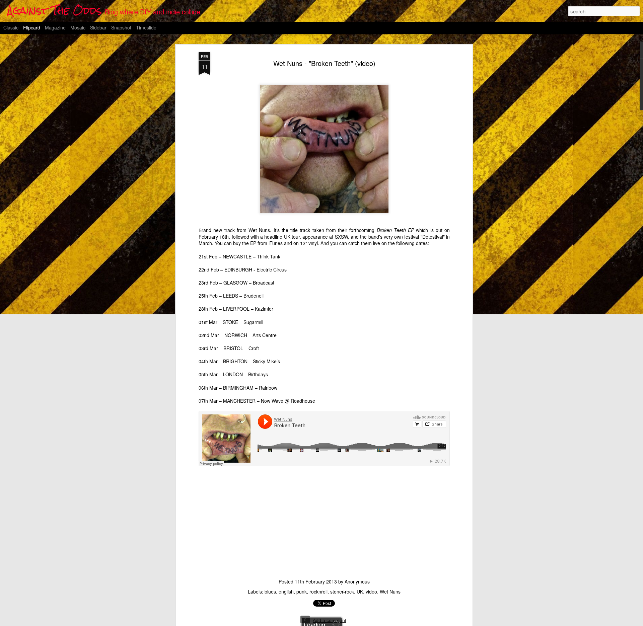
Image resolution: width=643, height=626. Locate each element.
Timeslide (146, 27)
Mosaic (77, 27)
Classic (10, 27)
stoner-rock (342, 591)
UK (360, 591)
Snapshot (121, 27)
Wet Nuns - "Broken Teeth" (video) (324, 63)
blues (270, 591)
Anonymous (357, 581)
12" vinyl (309, 243)
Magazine (55, 27)
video (371, 591)
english (286, 591)
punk (301, 591)
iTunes (276, 243)
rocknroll (318, 591)
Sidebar (98, 27)
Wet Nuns (390, 591)
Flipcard (31, 27)
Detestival (432, 236)
